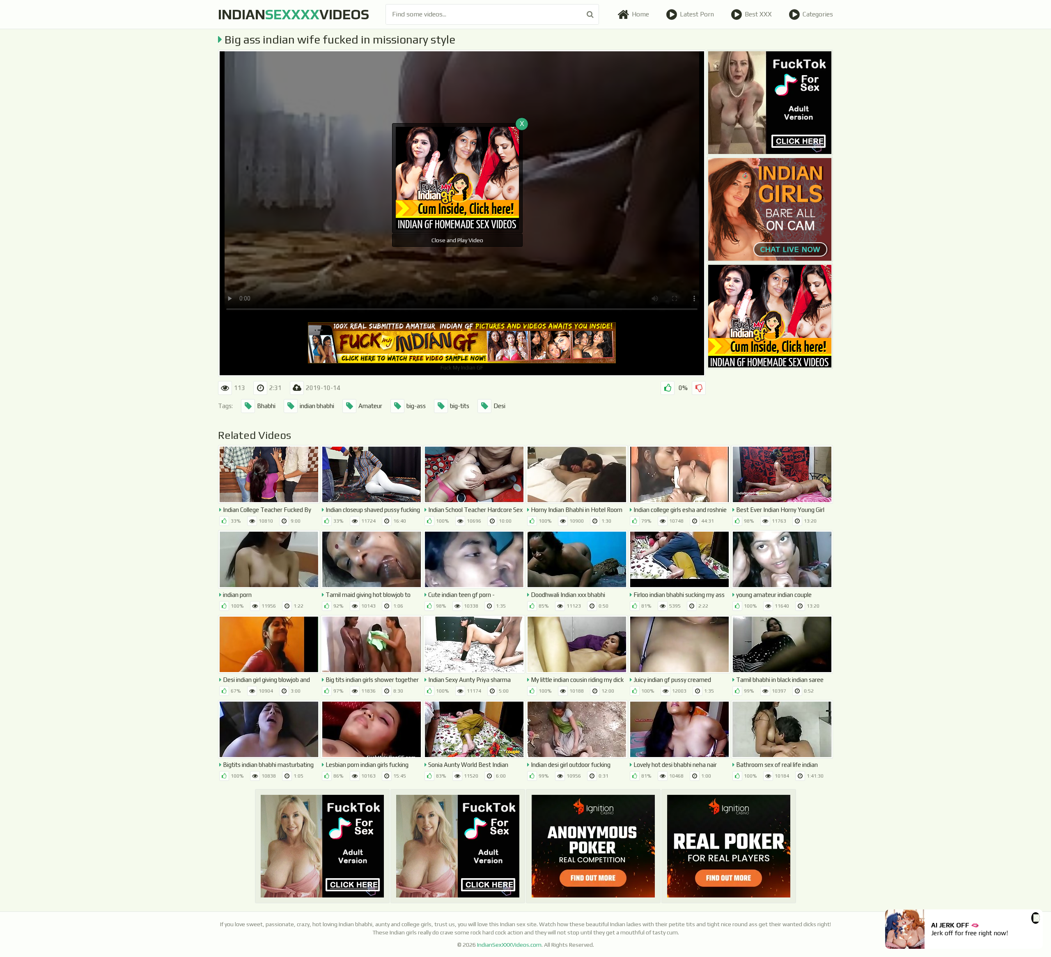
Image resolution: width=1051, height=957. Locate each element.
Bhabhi (266, 405)
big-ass (416, 405)
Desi (499, 405)
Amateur (370, 405)
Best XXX (758, 14)
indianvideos (293, 14)
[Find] (590, 14)
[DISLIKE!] (699, 388)
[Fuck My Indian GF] (769, 316)
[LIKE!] (668, 388)
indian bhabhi (317, 405)
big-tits (459, 405)
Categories (818, 14)
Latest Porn (697, 14)
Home (640, 14)
